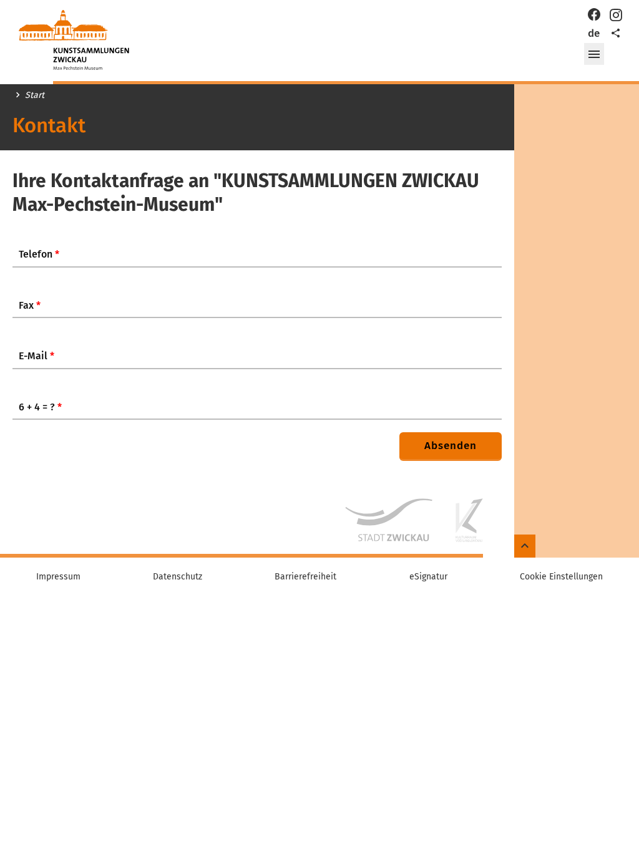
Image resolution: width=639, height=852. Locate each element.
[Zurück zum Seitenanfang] (524, 546)
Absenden (450, 445)
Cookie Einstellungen (561, 577)
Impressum (58, 577)
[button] (594, 54)
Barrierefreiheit (305, 577)
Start (34, 95)
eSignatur (428, 577)
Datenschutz (177, 577)
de (594, 33)
